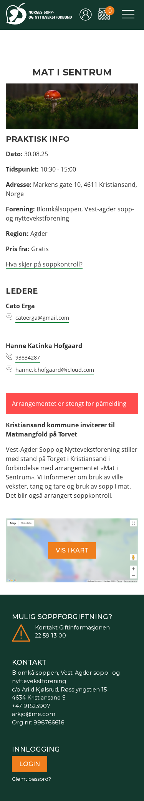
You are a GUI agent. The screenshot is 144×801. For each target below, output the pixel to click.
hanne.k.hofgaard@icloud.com (54, 369)
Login (29, 764)
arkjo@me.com (33, 714)
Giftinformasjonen (84, 627)
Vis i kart (72, 550)
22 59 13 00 (50, 635)
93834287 (27, 357)
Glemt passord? (31, 779)
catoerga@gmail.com (42, 317)
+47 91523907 (31, 706)
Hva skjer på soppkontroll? (44, 264)
